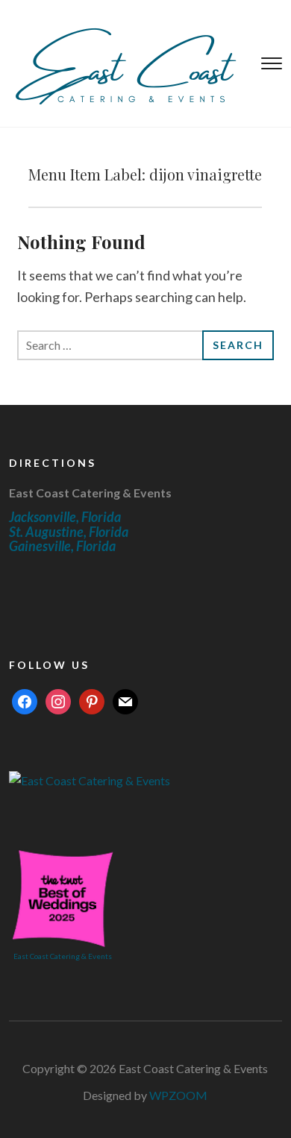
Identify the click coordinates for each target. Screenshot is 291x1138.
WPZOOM (178, 1095)
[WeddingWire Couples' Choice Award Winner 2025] (89, 779)
